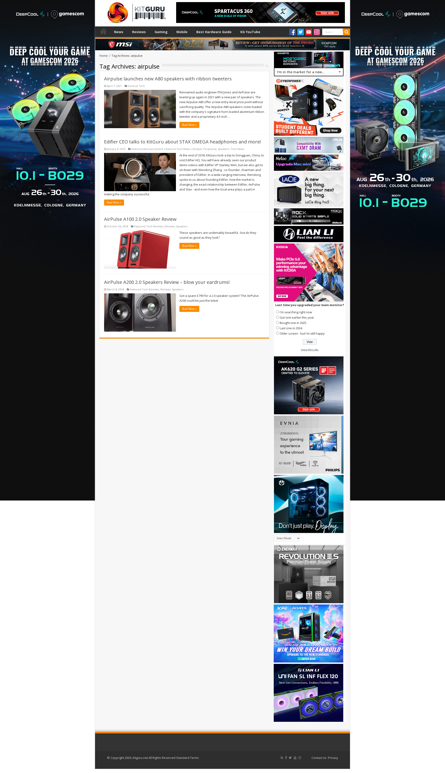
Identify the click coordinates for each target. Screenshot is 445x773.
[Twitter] (300, 32)
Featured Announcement (147, 149)
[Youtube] (308, 32)
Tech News (237, 149)
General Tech (136, 86)
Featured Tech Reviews (148, 226)
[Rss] (282, 757)
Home (103, 31)
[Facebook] (292, 32)
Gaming (161, 32)
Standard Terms (187, 758)
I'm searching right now (296, 312)
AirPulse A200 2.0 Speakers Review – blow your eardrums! (167, 282)
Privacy (333, 758)
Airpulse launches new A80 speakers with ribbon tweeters (168, 79)
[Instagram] (317, 32)
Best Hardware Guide (214, 32)
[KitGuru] (135, 11)
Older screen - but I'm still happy (302, 333)
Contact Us (319, 758)
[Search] (346, 32)
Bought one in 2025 (293, 323)
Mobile (182, 32)
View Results (310, 350)
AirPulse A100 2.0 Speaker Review (140, 219)
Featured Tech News (177, 149)
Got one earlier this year (297, 317)
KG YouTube (250, 32)
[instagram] (300, 757)
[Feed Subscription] (267, 65)
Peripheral (209, 149)
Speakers (223, 149)
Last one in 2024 (291, 328)
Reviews (139, 32)
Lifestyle (196, 149)
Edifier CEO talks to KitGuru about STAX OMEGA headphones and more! (182, 142)
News (118, 32)
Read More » (189, 125)
